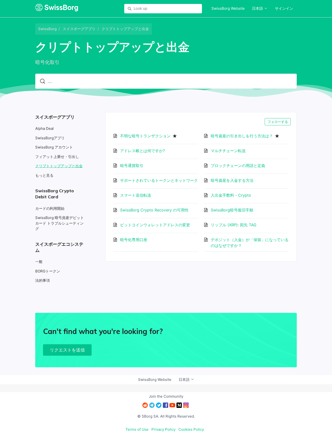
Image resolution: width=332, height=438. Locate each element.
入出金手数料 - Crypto (231, 195)
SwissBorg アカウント (54, 147)
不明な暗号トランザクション (145, 135)
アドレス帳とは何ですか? (142, 150)
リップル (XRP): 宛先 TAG (233, 224)
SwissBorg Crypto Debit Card (54, 194)
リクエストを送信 (67, 349)
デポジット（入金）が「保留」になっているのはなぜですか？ (249, 242)
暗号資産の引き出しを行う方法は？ (242, 135)
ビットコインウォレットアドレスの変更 (155, 224)
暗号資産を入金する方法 (232, 180)
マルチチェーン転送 (228, 150)
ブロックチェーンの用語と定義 (238, 165)
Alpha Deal (44, 128)
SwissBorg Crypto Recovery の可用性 (154, 210)
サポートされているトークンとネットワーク (159, 180)
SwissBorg (47, 28)
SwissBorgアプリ (50, 138)
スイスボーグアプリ (79, 28)
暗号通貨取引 (131, 165)
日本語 (258, 8)
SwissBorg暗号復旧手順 (232, 210)
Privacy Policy (163, 429)
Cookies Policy (191, 429)
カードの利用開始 (49, 208)
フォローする (278, 122)
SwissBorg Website (228, 8)
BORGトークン (47, 271)
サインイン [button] (284, 8)
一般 (39, 261)
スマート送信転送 (135, 195)
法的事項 (42, 280)
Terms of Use (137, 429)
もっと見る (44, 175)
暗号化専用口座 (133, 239)
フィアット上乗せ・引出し (57, 156)
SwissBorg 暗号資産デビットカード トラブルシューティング (59, 223)
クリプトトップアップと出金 (125, 28)
